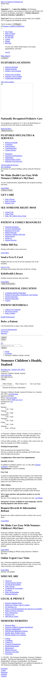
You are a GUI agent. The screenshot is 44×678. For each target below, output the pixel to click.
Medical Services (11, 650)
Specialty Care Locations (13, 76)
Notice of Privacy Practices (14, 611)
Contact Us (9, 642)
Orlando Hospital (11, 69)
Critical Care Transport (13, 309)
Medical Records (11, 232)
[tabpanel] (22, 481)
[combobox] (11, 346)
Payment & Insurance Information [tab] (14, 387)
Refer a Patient (10, 34)
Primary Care (9, 203)
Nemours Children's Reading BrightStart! (19, 627)
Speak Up (8, 238)
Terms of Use (9, 614)
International (9, 35)
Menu (3, 379)
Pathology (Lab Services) (13, 161)
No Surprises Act (11, 607)
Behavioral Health (11, 142)
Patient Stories (10, 236)
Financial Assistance (12, 227)
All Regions (17, 24)
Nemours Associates (12, 652)
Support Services (11, 240)
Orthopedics (9, 157)
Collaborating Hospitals (13, 78)
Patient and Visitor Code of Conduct (17, 605)
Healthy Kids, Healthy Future (15, 633)
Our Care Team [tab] (35, 384)
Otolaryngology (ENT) (13, 159)
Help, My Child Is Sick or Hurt (15, 216)
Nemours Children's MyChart (15, 234)
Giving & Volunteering (13, 229)
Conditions (8, 640)
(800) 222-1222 (17, 400)
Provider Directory (11, 594)
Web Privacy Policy (11, 616)
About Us (8, 581)
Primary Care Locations (13, 71)
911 (11, 402)
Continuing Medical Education (15, 293)
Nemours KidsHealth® (13, 629)
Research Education (12, 299)
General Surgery (10, 150)
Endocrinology (10, 146)
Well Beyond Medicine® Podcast (16, 631)
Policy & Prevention (12, 592)
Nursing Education (11, 297)
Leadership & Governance (14, 588)
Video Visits (9, 214)
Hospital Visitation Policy (13, 603)
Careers (7, 39)
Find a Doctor (10, 199)
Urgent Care (9, 212)
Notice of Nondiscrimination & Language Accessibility (23, 609)
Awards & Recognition (13, 584)
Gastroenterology (11, 148)
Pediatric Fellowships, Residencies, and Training (21, 295)
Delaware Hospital (11, 67)
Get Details (39, 498)
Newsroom (9, 654)
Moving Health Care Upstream (15, 635)
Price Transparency (11, 613)
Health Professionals (12, 646)
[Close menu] (2, 28)
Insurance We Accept (12, 231)
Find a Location (10, 201)
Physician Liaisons (11, 311)
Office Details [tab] (7, 384)
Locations (8, 590)
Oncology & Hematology (13, 156)
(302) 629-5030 (11, 398)
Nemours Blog (10, 625)
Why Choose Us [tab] (21, 384)
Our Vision (9, 32)
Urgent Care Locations (13, 74)
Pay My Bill (9, 37)
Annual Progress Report (13, 583)
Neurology (8, 154)
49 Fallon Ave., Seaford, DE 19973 (13, 369)
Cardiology (9, 144)
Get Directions (13, 394)
